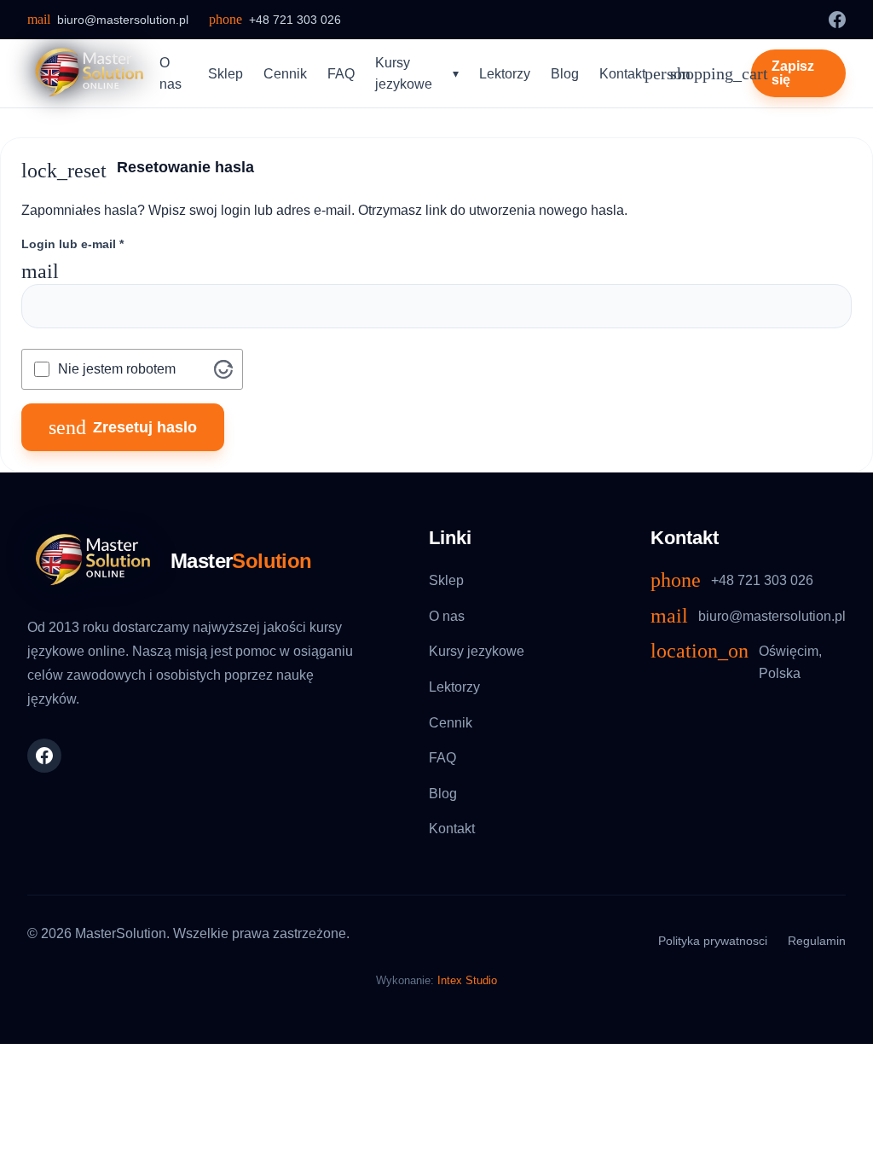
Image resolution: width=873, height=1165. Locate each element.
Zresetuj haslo (123, 427)
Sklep (225, 74)
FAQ (341, 74)
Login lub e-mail (72, 244)
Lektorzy (504, 74)
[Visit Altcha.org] (223, 369)
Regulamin (817, 941)
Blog (565, 74)
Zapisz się (793, 73)
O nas (170, 73)
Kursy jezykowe (403, 73)
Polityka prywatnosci (712, 941)
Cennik (285, 74)
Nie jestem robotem (117, 369)
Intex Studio (467, 980)
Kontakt (622, 74)
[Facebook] (837, 19)
